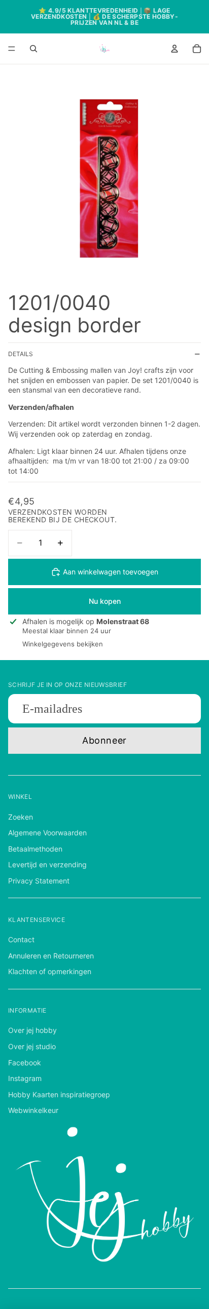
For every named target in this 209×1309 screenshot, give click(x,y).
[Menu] (11, 48)
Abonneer (104, 740)
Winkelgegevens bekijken (62, 644)
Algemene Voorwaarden (47, 832)
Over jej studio (32, 1046)
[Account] (174, 48)
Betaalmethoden (35, 848)
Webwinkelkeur (33, 1110)
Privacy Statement (38, 880)
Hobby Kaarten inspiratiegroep (59, 1094)
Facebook (24, 1062)
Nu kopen (105, 601)
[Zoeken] (33, 48)
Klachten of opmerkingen (49, 971)
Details (20, 354)
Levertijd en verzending (47, 864)
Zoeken (20, 817)
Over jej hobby (32, 1030)
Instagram (25, 1078)
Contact (21, 939)
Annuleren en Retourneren (51, 955)
